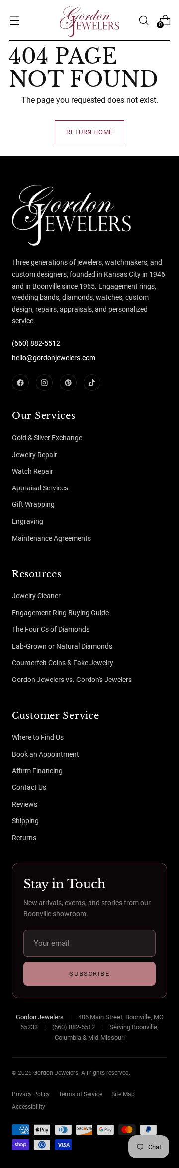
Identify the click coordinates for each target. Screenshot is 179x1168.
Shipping (25, 821)
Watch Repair (32, 471)
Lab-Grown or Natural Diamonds (62, 646)
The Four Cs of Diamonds (51, 629)
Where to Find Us (38, 737)
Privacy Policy (31, 1094)
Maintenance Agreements (51, 538)
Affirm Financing (37, 771)
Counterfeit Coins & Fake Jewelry (62, 663)
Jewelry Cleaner (36, 596)
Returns (24, 838)
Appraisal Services (40, 488)
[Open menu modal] (14, 20)
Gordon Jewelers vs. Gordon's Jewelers (72, 679)
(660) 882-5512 (36, 343)
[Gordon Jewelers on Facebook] (20, 382)
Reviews (24, 804)
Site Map (123, 1094)
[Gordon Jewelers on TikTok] (92, 382)
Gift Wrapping (33, 504)
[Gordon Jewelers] (89, 20)
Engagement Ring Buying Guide (60, 613)
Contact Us (29, 787)
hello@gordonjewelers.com (53, 358)
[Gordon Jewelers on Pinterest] (68, 382)
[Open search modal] (143, 20)
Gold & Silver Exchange (47, 438)
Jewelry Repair (34, 455)
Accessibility (28, 1106)
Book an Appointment (45, 754)
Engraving (27, 521)
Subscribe (89, 973)
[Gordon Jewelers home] (49, 213)
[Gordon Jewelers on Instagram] (44, 382)
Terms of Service (80, 1094)
